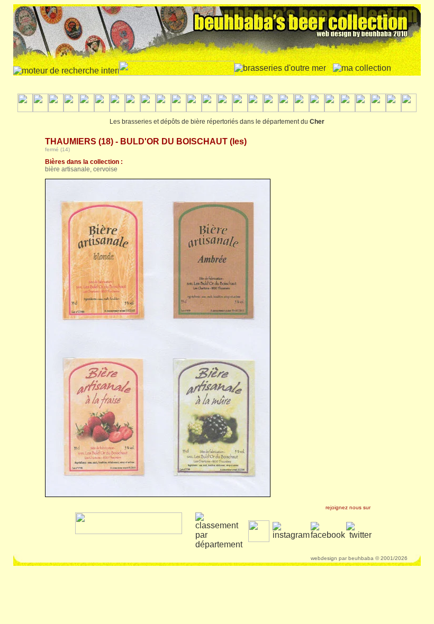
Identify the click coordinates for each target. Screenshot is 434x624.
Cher (317, 121)
